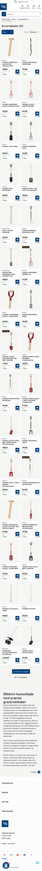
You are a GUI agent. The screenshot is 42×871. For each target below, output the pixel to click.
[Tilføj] (17, 72)
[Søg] (4, 14)
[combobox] (23, 14)
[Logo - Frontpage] (10, 6)
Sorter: (26, 32)
